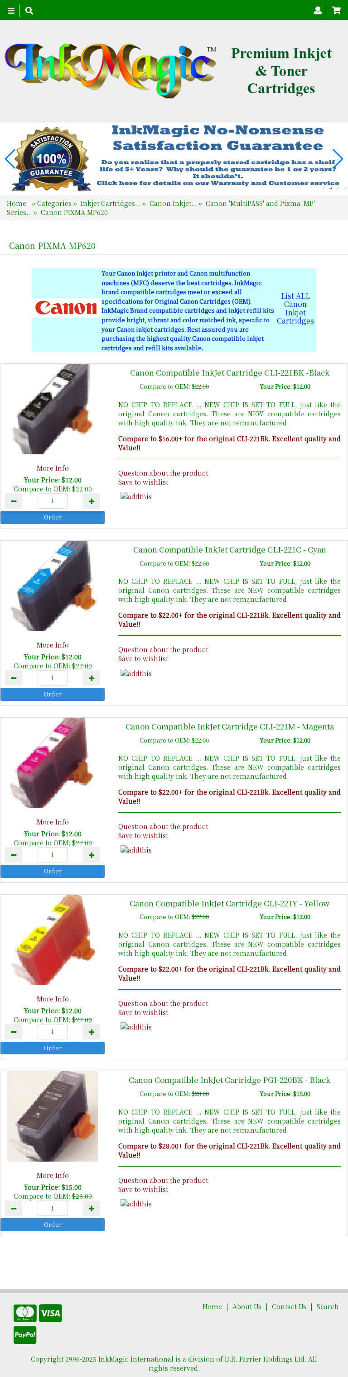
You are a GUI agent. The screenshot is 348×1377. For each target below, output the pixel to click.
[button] (322, 187)
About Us (246, 1306)
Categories (55, 203)
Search (328, 1306)
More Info (53, 467)
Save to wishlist (143, 481)
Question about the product (163, 472)
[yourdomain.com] (170, 71)
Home (17, 203)
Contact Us (289, 1306)
